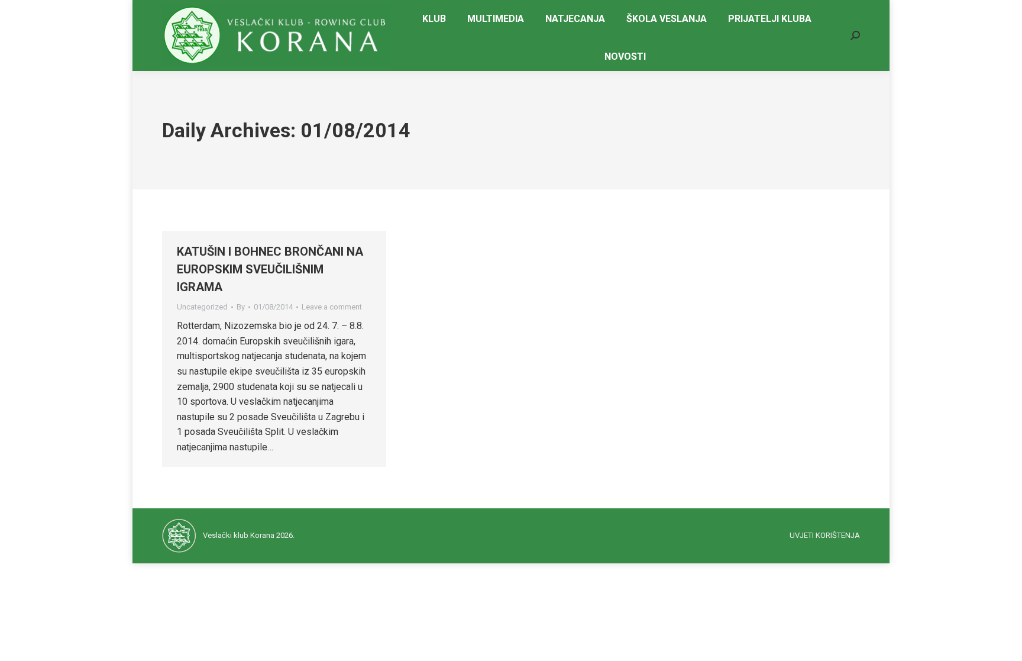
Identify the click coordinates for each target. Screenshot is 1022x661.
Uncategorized (202, 306)
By (241, 306)
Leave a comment (332, 306)
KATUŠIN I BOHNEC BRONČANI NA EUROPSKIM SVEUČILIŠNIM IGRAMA (270, 269)
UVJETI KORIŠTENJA (825, 535)
